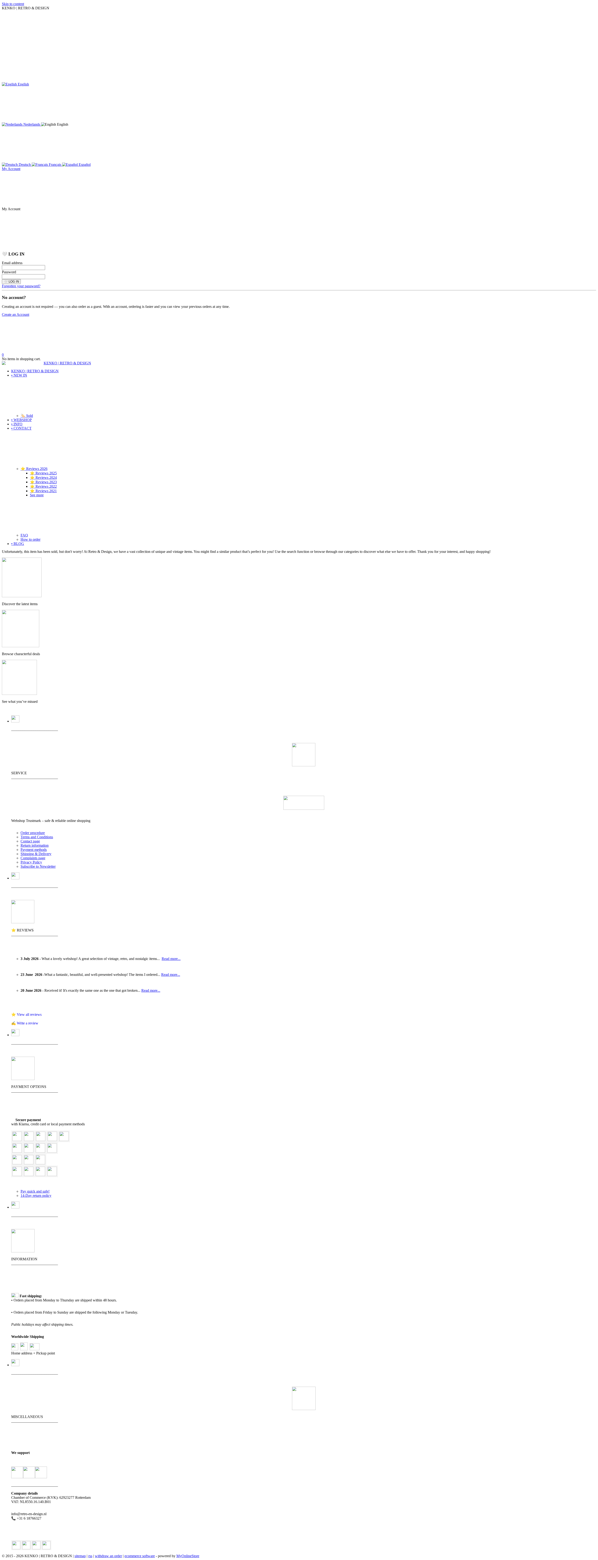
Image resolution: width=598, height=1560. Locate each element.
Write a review (27, 1023)
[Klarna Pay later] (29, 1151)
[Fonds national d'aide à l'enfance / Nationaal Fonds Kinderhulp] (41, 1473)
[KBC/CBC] (29, 1163)
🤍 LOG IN (11, 281)
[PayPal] (17, 1140)
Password (9, 272)
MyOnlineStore (187, 1556)
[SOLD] (19, 694)
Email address (12, 263)
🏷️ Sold (27, 416)
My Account (11, 169)
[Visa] (29, 1140)
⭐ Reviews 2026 (34, 469)
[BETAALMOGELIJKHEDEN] (23, 1079)
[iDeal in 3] (17, 1151)
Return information (35, 845)
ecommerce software (140, 1556)
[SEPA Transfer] (52, 1151)
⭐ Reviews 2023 (43, 482)
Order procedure (33, 833)
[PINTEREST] (46, 1545)
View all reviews (29, 1014)
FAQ (24, 535)
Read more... (171, 959)
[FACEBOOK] (26, 1545)
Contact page (30, 841)
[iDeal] (29, 1175)
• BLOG (17, 544)
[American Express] (52, 1140)
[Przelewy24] (40, 1175)
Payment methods (34, 850)
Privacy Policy (31, 862)
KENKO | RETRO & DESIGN (35, 371)
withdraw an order (108, 1556)
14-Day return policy (36, 1196)
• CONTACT (21, 428)
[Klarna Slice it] (40, 1151)
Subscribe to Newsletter (38, 866)
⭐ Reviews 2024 (43, 478)
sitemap (80, 1556)
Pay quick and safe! (35, 1191)
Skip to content (13, 4)
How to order (30, 539)
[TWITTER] (16, 1545)
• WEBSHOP (21, 420)
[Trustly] (52, 1175)
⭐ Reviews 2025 (43, 473)
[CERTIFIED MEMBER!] (303, 808)
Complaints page (33, 858)
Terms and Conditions (37, 837)
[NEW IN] (22, 596)
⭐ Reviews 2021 (43, 491)
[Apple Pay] (40, 1163)
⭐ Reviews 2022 (43, 486)
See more (37, 495)
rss (90, 1556)
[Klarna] (64, 1140)
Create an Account (15, 314)
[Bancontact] (17, 1163)
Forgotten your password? (21, 286)
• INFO (16, 424)
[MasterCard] (40, 1140)
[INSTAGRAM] (36, 1545)
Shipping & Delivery (36, 854)
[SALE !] (20, 646)
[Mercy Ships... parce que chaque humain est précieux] (17, 1473)
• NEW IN (19, 375)
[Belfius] (17, 1175)
